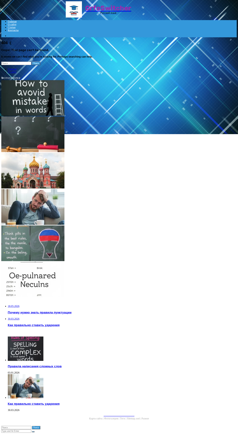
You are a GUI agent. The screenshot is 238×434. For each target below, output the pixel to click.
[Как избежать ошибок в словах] (98, 98)
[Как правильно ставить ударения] (98, 207)
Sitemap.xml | (134, 418)
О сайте (12, 24)
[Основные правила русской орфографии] (98, 171)
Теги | (123, 418)
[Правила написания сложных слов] (102, 349)
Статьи (12, 27)
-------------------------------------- (119, 415)
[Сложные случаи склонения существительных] (98, 280)
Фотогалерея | (112, 418)
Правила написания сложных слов (35, 366)
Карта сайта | (96, 418)
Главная (12, 21)
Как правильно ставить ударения (34, 403)
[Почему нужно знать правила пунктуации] (98, 134)
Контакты (13, 30)
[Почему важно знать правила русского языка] (98, 243)
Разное (145, 418)
